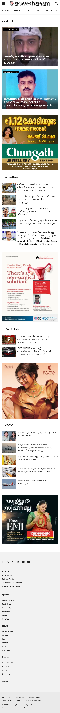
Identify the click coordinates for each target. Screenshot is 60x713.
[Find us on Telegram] (28, 562)
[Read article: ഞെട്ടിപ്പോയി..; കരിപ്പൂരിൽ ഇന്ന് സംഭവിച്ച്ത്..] (9, 484)
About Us (6, 571)
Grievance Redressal (11, 586)
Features (6, 611)
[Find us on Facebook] (3, 562)
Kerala (6, 10)
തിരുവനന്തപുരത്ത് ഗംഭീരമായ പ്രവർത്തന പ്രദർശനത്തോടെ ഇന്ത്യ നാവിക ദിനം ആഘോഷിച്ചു (34, 447)
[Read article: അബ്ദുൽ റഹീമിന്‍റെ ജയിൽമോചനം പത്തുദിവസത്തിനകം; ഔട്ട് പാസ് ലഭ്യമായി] (30, 46)
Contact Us (7, 575)
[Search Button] (56, 3)
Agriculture (7, 666)
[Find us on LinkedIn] (18, 562)
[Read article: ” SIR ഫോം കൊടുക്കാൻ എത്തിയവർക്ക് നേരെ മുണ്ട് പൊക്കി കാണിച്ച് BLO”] (9, 472)
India (17, 10)
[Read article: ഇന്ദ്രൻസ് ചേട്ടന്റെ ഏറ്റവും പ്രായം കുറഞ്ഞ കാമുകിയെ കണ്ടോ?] (9, 460)
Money (5, 681)
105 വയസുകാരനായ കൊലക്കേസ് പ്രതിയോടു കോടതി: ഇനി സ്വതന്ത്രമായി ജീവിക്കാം (36, 211)
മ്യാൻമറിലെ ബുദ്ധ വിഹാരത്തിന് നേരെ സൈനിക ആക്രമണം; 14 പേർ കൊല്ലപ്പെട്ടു (36, 199)
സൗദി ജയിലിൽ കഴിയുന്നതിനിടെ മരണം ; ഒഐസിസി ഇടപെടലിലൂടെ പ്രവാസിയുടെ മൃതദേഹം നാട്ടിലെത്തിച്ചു (30, 102)
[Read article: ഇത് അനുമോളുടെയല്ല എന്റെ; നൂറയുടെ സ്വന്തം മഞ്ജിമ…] (9, 436)
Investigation (8, 600)
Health (5, 670)
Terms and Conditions (12, 583)
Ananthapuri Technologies (24, 708)
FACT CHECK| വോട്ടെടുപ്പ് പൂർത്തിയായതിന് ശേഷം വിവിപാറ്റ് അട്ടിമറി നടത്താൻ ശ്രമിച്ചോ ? (34, 351)
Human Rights (8, 608)
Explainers (6, 615)
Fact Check (7, 604)
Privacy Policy (8, 579)
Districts (51, 10)
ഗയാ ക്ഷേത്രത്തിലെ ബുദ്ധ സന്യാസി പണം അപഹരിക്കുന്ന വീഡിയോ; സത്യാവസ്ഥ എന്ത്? (35, 339)
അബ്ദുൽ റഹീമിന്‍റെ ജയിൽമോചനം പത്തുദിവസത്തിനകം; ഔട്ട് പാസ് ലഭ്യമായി (27, 59)
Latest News (7, 631)
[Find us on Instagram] (13, 562)
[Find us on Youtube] (23, 562)
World (28, 10)
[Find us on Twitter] (7, 562)
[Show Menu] (3, 3)
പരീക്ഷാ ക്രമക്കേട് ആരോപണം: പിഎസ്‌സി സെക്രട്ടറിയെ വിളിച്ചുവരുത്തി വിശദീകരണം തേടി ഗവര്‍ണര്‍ (37, 187)
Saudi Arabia (11, 29)
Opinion (5, 619)
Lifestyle (6, 674)
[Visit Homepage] (29, 3)
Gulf (39, 10)
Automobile (7, 663)
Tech (4, 678)
